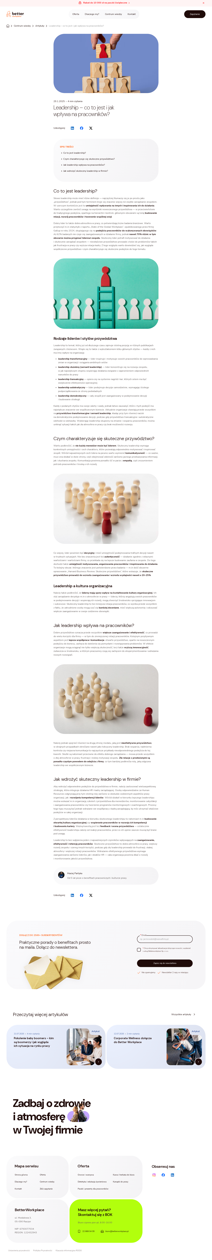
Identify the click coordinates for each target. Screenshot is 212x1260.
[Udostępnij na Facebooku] (81, 128)
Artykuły (39, 25)
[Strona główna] (15, 14)
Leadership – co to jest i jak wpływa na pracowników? (76, 25)
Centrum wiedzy (22, 25)
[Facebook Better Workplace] (163, 1175)
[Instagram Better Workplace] (154, 1175)
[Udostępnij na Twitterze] (91, 128)
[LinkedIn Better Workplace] (172, 1175)
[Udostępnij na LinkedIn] (72, 128)
